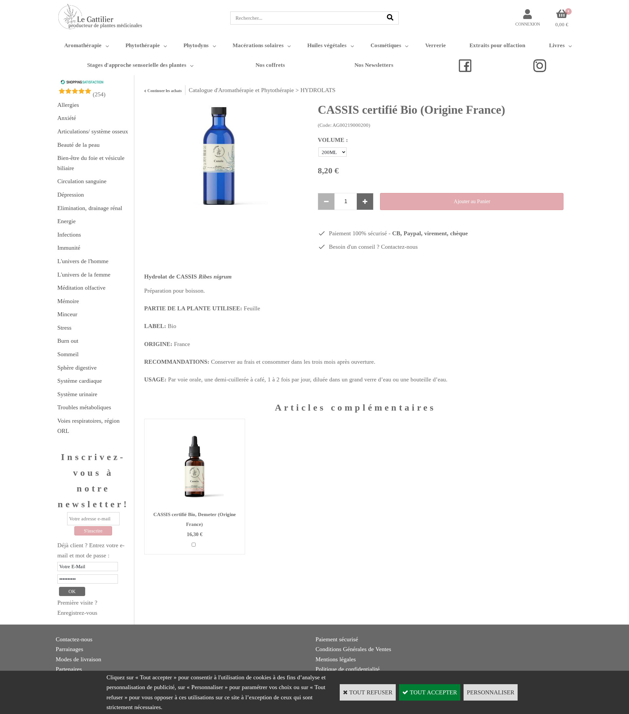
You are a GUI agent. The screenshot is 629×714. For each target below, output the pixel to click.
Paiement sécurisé (336, 639)
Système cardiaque (79, 380)
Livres (557, 45)
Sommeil (68, 354)
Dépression (70, 194)
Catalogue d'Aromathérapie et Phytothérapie (241, 90)
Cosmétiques (386, 45)
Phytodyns (196, 45)
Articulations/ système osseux (92, 131)
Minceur (67, 314)
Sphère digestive (77, 367)
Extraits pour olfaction (497, 45)
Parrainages (69, 649)
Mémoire (68, 301)
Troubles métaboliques (84, 407)
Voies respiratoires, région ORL (88, 425)
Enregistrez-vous (77, 612)
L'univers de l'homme (82, 261)
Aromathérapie (83, 45)
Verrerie (435, 45)
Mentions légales (335, 659)
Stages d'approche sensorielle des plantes (136, 65)
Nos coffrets (270, 65)
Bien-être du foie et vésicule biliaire (90, 163)
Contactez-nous (399, 246)
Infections (69, 234)
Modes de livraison (78, 659)
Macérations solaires (258, 45)
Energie (66, 221)
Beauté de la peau (78, 145)
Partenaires (69, 669)
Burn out (67, 341)
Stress (64, 327)
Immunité (68, 247)
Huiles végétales (327, 45)
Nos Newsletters (373, 65)
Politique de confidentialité (347, 669)
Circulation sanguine (81, 181)
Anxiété (66, 118)
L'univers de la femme (83, 274)
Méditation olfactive (81, 287)
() (99, 94)
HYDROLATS (317, 90)
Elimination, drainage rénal (89, 208)
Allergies (68, 105)
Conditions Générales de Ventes (353, 649)
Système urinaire (77, 394)
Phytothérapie (142, 45)
